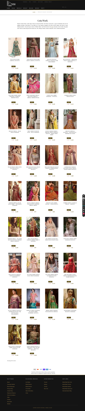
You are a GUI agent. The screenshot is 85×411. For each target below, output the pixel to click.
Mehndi (37, 8)
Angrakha (25, 1)
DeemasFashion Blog (67, 390)
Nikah (13, 8)
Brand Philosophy (11, 386)
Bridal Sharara (29, 384)
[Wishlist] (83, 207)
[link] (83, 198)
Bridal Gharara (29, 386)
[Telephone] (83, 201)
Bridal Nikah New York (67, 382)
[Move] (83, 195)
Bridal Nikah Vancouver (67, 388)
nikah (52, 26)
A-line (27, 393)
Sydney (45, 384)
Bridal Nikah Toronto (66, 384)
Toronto (45, 382)
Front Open (28, 388)
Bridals (19, 8)
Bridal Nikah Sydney (66, 386)
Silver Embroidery (29, 390)
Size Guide (9, 401)
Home (8, 8)
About (8, 382)
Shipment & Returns (11, 393)
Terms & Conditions (11, 395)
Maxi (30, 1)
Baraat (25, 8)
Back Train (40, 1)
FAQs (8, 397)
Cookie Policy (10, 390)
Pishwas (34, 1)
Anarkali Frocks (48, 1)
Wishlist (8, 403)
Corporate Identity (11, 384)
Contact (8, 399)
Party (42, 8)
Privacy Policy (10, 388)
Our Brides (28, 382)
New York (46, 388)
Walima (31, 8)
